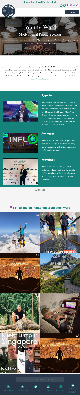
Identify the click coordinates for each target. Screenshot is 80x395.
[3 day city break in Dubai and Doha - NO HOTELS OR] (20, 353)
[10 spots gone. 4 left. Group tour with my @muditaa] (60, 273)
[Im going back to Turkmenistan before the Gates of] (20, 273)
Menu (73, 12)
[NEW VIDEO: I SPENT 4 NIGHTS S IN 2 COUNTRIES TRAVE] (60, 232)
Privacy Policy (73, 390)
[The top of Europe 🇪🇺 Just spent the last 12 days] (20, 232)
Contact (61, 390)
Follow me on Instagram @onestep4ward (41, 207)
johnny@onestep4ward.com (40, 79)
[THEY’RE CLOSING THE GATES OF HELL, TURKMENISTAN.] (60, 353)
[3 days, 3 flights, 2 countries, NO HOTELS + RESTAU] (60, 313)
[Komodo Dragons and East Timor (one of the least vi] (20, 313)
